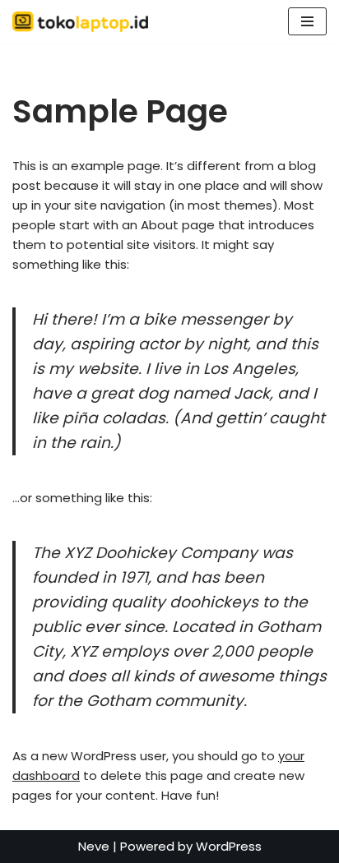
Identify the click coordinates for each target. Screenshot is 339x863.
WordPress (229, 846)
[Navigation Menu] (307, 21)
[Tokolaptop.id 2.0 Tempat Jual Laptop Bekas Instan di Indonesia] (84, 22)
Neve (93, 846)
